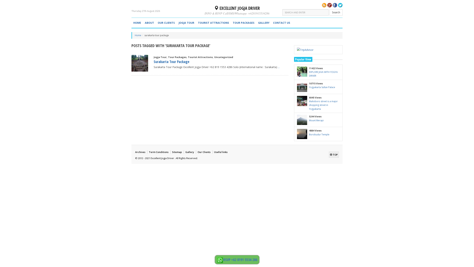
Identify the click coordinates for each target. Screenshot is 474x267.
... (279, 67)
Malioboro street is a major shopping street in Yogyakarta (323, 105)
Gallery (263, 22)
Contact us (281, 22)
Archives (140, 152)
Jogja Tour (186, 22)
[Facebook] (335, 5)
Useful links (221, 152)
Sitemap (177, 152)
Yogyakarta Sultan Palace (322, 87)
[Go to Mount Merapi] (302, 120)
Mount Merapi (316, 120)
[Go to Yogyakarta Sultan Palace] (302, 87)
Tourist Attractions (213, 22)
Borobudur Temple (319, 134)
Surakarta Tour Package (171, 61)
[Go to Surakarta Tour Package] (139, 63)
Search (336, 12)
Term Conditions (158, 152)
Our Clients (166, 22)
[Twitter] (340, 5)
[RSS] (324, 5)
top (335, 154)
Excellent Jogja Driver (239, 8)
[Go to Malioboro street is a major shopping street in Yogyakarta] (302, 101)
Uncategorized (223, 57)
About (149, 22)
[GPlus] (329, 5)
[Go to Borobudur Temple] (302, 134)
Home (137, 22)
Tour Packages (243, 22)
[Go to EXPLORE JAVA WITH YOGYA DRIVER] (302, 72)
